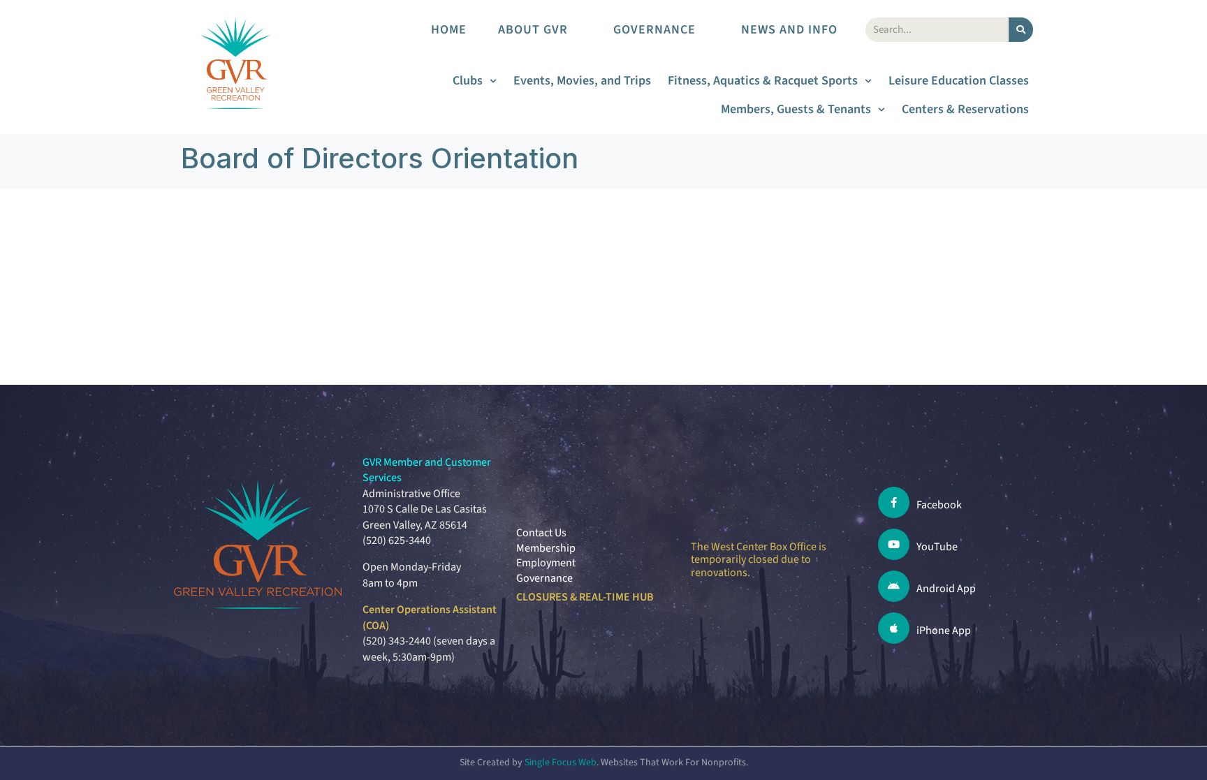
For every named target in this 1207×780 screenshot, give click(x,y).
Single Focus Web (561, 763)
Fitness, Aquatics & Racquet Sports (763, 80)
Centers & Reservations (965, 109)
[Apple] (893, 628)
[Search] (1021, 29)
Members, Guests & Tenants (796, 109)
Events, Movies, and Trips (582, 80)
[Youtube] (893, 544)
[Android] (893, 586)
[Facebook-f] (893, 502)
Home (449, 29)
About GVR (533, 29)
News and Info (789, 29)
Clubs (468, 80)
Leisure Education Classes (958, 80)
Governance (654, 29)
